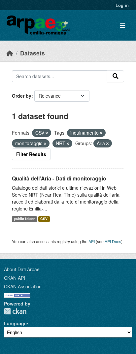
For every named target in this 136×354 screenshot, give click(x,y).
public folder (24, 218)
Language (15, 323)
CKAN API (14, 277)
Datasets (32, 53)
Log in (122, 5)
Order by (21, 95)
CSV (44, 218)
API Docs (113, 241)
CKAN (15, 311)
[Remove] (47, 133)
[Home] (10, 53)
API (91, 241)
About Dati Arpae (22, 269)
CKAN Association (23, 286)
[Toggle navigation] (122, 25)
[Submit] (115, 76)
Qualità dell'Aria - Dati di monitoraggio (59, 178)
